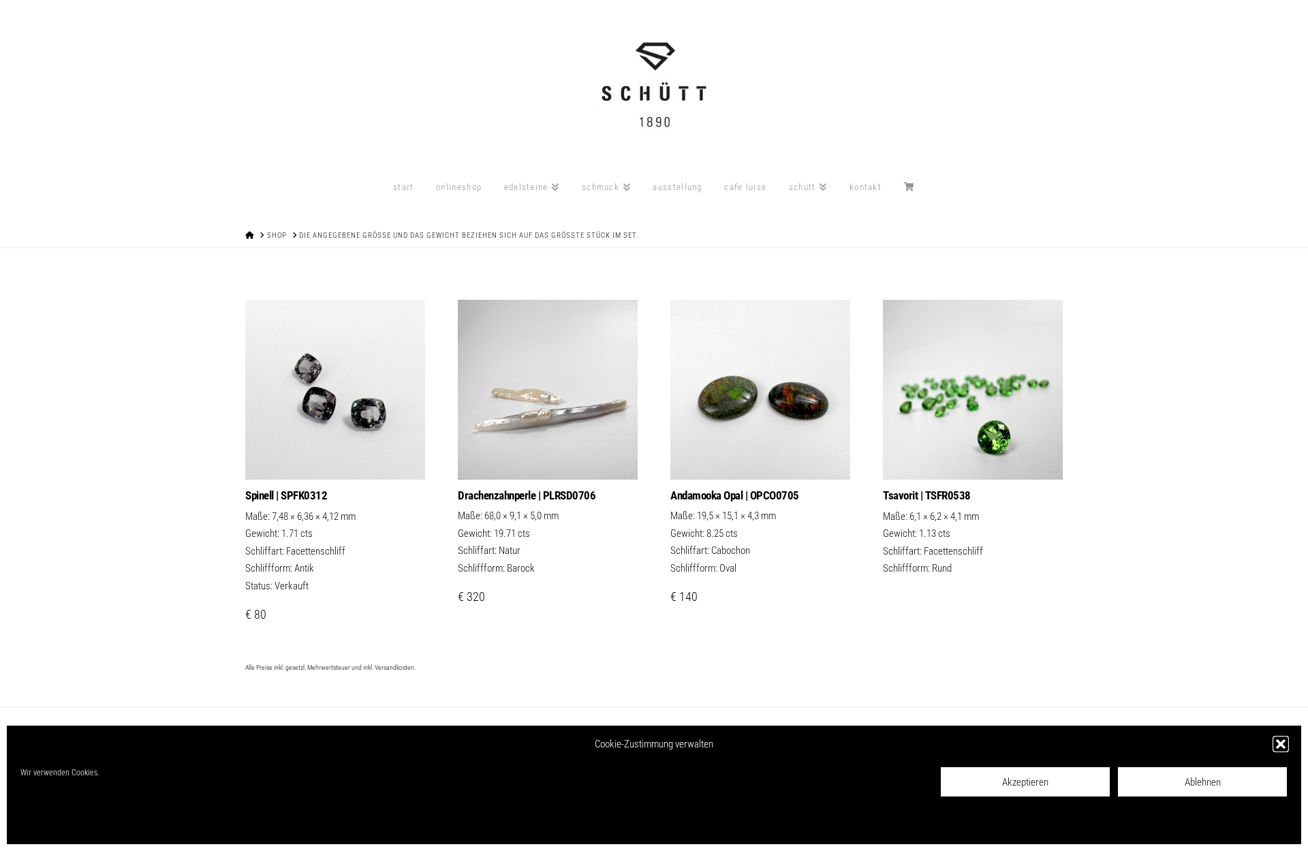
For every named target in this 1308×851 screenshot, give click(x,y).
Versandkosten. (395, 667)
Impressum (123, 824)
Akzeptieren (1025, 782)
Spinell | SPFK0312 (286, 495)
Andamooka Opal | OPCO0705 (734, 495)
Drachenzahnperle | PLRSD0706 (526, 495)
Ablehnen (1203, 782)
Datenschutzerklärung (62, 824)
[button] (1281, 744)
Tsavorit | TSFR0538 (927, 495)
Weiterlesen (973, 455)
